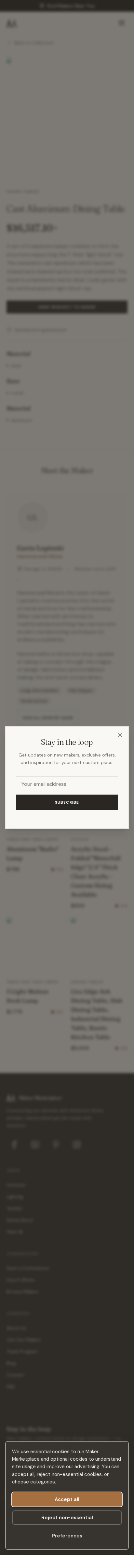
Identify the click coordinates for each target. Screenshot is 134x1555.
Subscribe (67, 802)
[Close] (120, 735)
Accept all (67, 1499)
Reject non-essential (67, 1517)
